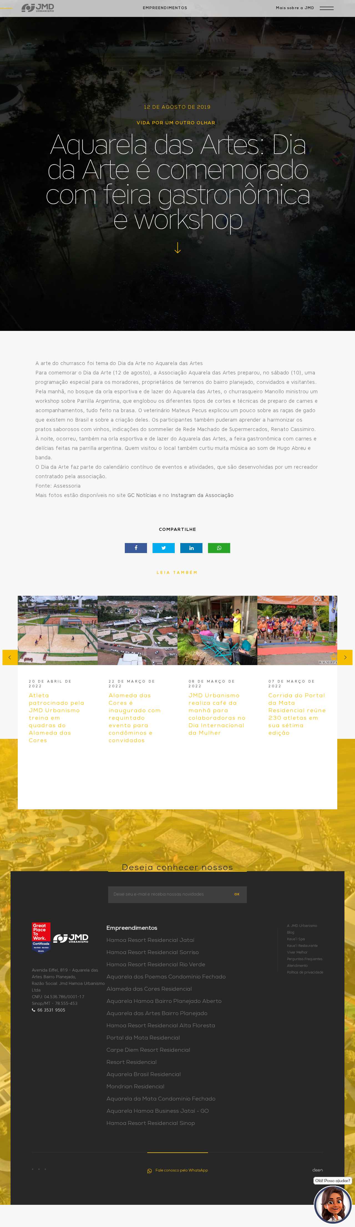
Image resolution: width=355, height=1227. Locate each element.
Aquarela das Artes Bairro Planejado (156, 1014)
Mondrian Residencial (135, 1087)
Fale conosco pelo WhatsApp (182, 1171)
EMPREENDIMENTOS (165, 8)
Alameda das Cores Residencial (149, 989)
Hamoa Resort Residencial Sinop (150, 1124)
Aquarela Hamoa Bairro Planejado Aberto (164, 1002)
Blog (290, 932)
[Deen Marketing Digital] (317, 1170)
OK (237, 894)
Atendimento (297, 966)
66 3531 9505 (51, 1010)
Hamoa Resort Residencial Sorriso (152, 953)
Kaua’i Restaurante (302, 946)
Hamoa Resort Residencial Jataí (150, 941)
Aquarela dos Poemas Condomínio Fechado (166, 977)
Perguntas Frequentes (304, 959)
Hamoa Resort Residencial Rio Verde (155, 965)
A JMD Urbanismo (302, 926)
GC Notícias (142, 495)
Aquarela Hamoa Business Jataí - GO (157, 1111)
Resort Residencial (131, 1063)
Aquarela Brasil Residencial (143, 1075)
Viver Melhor (297, 952)
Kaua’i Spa (296, 939)
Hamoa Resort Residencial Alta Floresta (160, 1026)
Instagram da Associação (202, 495)
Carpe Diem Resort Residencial (148, 1050)
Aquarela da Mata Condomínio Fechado (160, 1099)
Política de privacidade (305, 972)
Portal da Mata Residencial (143, 1038)
